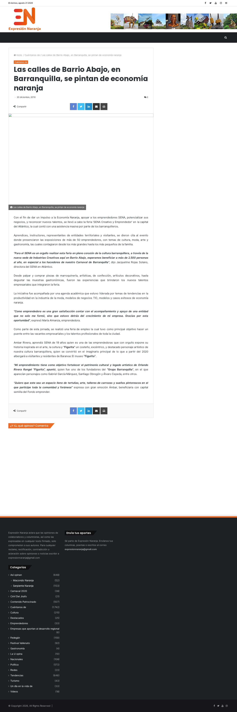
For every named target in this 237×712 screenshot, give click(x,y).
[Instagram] (220, 3)
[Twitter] (210, 3)
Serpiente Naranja (23, 585)
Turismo (14, 680)
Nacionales (16, 659)
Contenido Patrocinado (23, 601)
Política (14, 664)
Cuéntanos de (32, 55)
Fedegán (15, 637)
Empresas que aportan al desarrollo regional (34, 628)
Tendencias (16, 675)
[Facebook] (205, 3)
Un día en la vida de (21, 686)
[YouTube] (215, 3)
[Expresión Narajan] (24, 19)
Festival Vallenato (20, 643)
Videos (14, 691)
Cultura (14, 612)
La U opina (16, 653)
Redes (13, 670)
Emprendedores (19, 623)
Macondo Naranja (23, 580)
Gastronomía (17, 648)
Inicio (19, 55)
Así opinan (16, 574)
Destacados (17, 618)
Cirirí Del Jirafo (18, 596)
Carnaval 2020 (18, 591)
